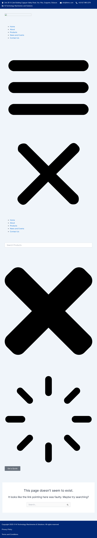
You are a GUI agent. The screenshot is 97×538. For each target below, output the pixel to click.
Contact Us (14, 38)
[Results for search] (48, 420)
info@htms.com (67, 3)
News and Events (17, 35)
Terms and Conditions (10, 534)
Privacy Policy (7, 529)
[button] (48, 130)
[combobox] (48, 245)
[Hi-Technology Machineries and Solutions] (3, 6)
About (12, 29)
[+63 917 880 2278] (76, 3)
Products (13, 32)
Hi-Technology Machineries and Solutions (18, 6)
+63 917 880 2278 (84, 3)
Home (12, 27)
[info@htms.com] (61, 3)
